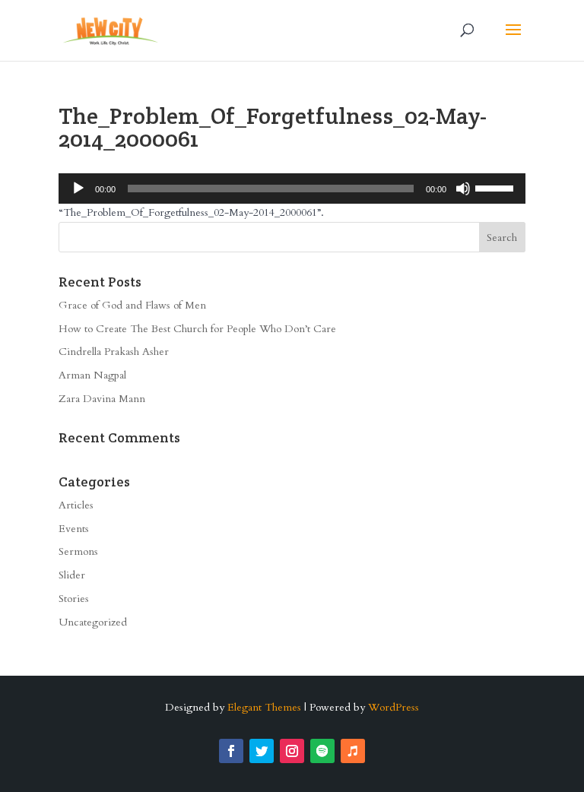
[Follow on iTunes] (353, 751)
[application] (292, 188)
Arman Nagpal (92, 375)
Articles (76, 505)
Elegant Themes (264, 707)
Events (74, 528)
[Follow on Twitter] (261, 751)
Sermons (78, 551)
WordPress (393, 707)
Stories (74, 598)
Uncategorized (93, 622)
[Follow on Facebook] (231, 751)
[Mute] (463, 188)
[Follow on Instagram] (292, 751)
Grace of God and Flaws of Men (132, 305)
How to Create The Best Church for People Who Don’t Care (197, 329)
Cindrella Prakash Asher (114, 351)
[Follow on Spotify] (322, 751)
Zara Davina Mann (102, 398)
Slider (72, 575)
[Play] (78, 188)
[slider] (496, 187)
